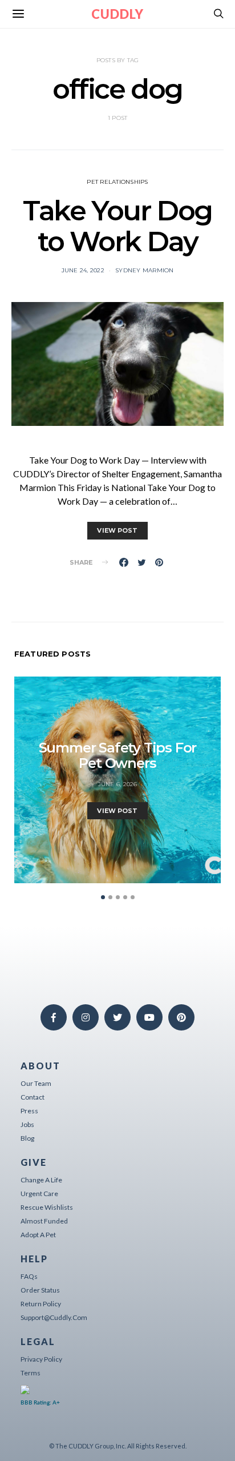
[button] (103, 897)
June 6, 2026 (117, 784)
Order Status (40, 1290)
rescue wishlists (47, 1207)
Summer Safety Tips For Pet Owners (118, 755)
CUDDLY (117, 14)
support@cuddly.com (54, 1317)
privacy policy (41, 1359)
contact (32, 1097)
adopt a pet (38, 1234)
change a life (41, 1180)
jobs (27, 1124)
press (29, 1110)
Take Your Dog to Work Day (117, 226)
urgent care (39, 1193)
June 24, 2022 (83, 270)
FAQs (29, 1276)
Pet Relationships (117, 182)
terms (30, 1373)
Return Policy (41, 1303)
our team (36, 1083)
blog (27, 1138)
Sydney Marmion (144, 270)
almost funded (44, 1221)
